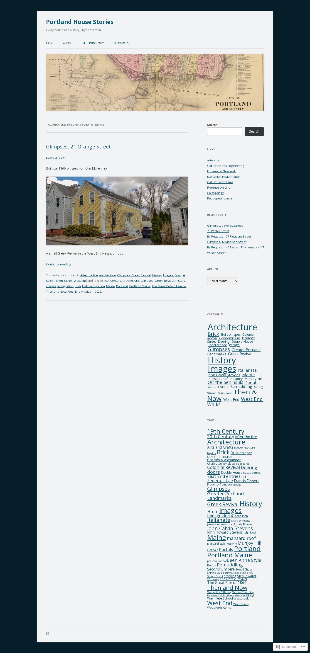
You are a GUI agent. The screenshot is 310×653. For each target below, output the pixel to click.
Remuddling (241, 386)
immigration (65, 286)
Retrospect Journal (220, 198)
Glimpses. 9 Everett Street (225, 225)
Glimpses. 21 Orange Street (78, 146)
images (51, 286)
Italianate (247, 370)
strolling (230, 575)
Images (168, 275)
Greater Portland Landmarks (225, 495)
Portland (122, 286)
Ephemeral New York (221, 171)
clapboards (242, 463)
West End (80, 281)
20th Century (220, 436)
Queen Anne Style (242, 560)
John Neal (250, 532)
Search (212, 125)
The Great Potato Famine (169, 286)
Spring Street (231, 572)
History (157, 275)
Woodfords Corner (220, 607)
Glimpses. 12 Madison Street (226, 242)
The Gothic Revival (233, 579)
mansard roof (218, 378)
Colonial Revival (223, 467)
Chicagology (215, 193)
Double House (242, 341)
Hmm (213, 511)
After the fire (89, 275)
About (68, 43)
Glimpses (123, 275)
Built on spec (231, 334)
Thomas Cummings (243, 592)
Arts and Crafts (220, 447)
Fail (243, 477)
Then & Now (64, 281)
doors (213, 472)
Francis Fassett (246, 480)
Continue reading (60, 264)
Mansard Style (216, 543)
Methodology (93, 43)
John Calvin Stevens (224, 375)
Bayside (211, 453)
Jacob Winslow (240, 521)
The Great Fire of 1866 (227, 582)
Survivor (225, 393)
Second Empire (221, 569)
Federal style (217, 345)
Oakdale (212, 550)
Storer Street (215, 576)
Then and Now (56, 291)
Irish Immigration (93, 286)
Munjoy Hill (253, 378)
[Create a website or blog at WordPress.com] (47, 634)
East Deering (251, 473)
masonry (236, 378)
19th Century (112, 281)
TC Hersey (213, 579)
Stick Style (246, 572)
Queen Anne (218, 386)
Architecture (107, 275)
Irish (78, 286)
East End (216, 476)
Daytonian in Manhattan (224, 177)
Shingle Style (214, 572)
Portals (251, 382)
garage (234, 344)
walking (248, 595)
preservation (214, 561)
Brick (213, 333)
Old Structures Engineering (225, 166)
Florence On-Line (218, 187)
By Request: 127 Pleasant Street (229, 236)
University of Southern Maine (224, 595)
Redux (211, 565)
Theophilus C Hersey (219, 592)
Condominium (229, 338)
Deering (224, 341)
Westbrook (241, 598)
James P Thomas (216, 524)
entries (233, 476)
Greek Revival (141, 275)
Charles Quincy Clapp (221, 463)
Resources (121, 43)
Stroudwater (246, 575)
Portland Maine (139, 286)
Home (50, 43)
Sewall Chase (244, 569)
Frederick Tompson (220, 484)
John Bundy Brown (239, 524)
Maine (110, 286)
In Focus (236, 516)
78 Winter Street (218, 231)
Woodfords (240, 604)
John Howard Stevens (225, 532)
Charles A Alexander (224, 459)
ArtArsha (213, 160)
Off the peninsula (226, 382)
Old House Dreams (220, 182)
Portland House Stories (79, 22)
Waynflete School (220, 598)
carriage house (219, 456)
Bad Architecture (244, 447)
